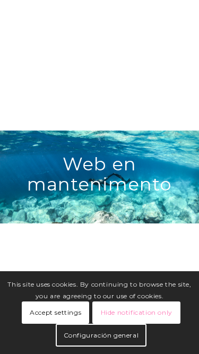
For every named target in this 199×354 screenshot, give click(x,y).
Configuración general (101, 335)
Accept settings (55, 312)
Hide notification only (136, 312)
